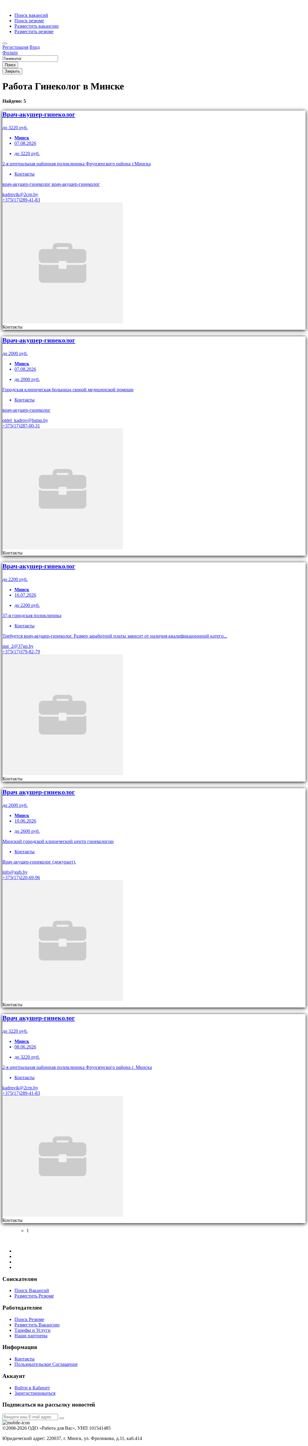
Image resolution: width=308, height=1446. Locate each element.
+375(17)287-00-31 (21, 425)
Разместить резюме (34, 31)
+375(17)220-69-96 (21, 877)
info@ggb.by (15, 872)
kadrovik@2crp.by (20, 194)
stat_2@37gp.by (18, 646)
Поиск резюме (29, 20)
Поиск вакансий (31, 15)
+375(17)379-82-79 (21, 651)
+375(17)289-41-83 (21, 199)
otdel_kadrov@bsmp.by (25, 420)
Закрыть (12, 71)
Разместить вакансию (36, 26)
